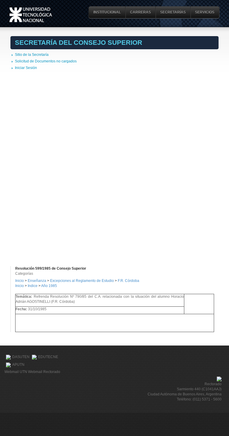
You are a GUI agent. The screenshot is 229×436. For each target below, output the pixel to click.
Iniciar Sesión (26, 68)
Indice (33, 286)
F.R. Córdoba (128, 281)
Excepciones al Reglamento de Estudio (82, 281)
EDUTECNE (48, 357)
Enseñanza (37, 281)
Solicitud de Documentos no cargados (46, 61)
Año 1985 (49, 286)
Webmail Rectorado (44, 372)
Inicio (19, 281)
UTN (31, 14)
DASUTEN (21, 357)
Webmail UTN (15, 372)
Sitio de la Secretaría (32, 55)
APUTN (18, 365)
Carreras (140, 12)
